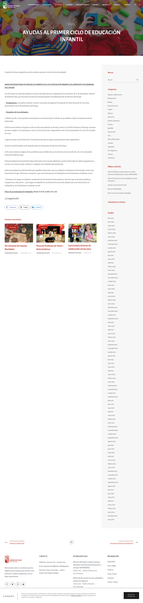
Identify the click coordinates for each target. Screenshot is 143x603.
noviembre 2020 (113, 430)
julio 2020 (111, 445)
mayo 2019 (111, 497)
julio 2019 (111, 490)
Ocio (109, 135)
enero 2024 (111, 304)
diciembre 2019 (112, 471)
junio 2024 (111, 285)
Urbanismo (111, 158)
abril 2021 (111, 412)
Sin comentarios (78, 573)
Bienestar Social (113, 106)
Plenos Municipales (114, 139)
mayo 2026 (111, 225)
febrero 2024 (112, 300)
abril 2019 (111, 501)
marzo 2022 (111, 374)
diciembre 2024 (112, 274)
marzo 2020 (111, 460)
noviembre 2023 (113, 311)
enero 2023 (111, 341)
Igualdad (110, 128)
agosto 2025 (111, 251)
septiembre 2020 (113, 438)
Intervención (112, 132)
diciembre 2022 (112, 345)
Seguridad (111, 147)
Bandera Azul (112, 98)
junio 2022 (111, 363)
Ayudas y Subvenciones (115, 95)
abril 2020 (111, 456)
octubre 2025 (112, 248)
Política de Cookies (76, 595)
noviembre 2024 (113, 278)
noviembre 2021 (113, 389)
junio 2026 (111, 222)
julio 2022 (111, 359)
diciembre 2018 (112, 516)
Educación (71, 24)
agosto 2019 (111, 486)
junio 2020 (111, 449)
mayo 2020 (111, 452)
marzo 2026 (111, 229)
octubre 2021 (112, 393)
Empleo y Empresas (114, 121)
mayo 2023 (111, 326)
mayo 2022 (111, 367)
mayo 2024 (111, 289)
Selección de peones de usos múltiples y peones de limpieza (122, 180)
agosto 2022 (111, 356)
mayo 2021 (111, 408)
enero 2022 (111, 382)
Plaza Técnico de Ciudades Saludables (119, 193)
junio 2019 (111, 493)
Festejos (110, 124)
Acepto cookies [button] (131, 595)
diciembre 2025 (112, 240)
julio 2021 (111, 400)
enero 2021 (111, 423)
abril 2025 (111, 263)
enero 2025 (111, 270)
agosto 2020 (112, 441)
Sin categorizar (112, 150)
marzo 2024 (111, 296)
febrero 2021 (112, 419)
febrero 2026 (112, 233)
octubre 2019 (112, 479)
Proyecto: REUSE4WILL (114, 189)
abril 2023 (111, 330)
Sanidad (110, 143)
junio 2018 (111, 519)
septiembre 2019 (113, 482)
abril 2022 (111, 371)
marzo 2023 (111, 333)
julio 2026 (111, 218)
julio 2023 (111, 322)
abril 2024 (111, 292)
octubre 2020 (112, 434)
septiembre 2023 (113, 318)
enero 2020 (111, 467)
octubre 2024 (112, 281)
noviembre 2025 (113, 244)
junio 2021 (111, 404)
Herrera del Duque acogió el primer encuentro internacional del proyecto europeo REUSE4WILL (122, 173)
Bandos (75, 227)
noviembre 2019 (113, 475)
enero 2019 (111, 512)
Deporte (110, 113)
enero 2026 (111, 237)
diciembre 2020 (112, 426)
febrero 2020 (112, 464)
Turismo (110, 154)
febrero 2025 (112, 266)
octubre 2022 (112, 352)
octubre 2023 (112, 315)
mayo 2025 (111, 259)
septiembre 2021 (113, 397)
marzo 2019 (111, 505)
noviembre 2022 (113, 348)
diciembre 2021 (112, 385)
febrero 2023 (112, 337)
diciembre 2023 (112, 307)
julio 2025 (111, 255)
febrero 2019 (112, 508)
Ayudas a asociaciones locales (117, 185)
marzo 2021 (111, 415)
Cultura (43, 227)
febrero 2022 (112, 378)
